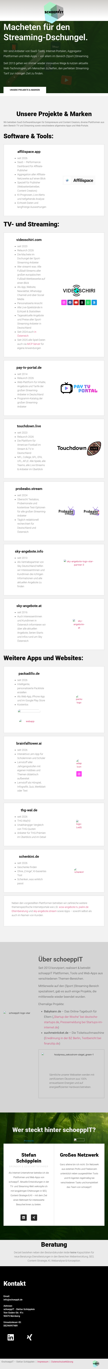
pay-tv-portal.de (28, 368)
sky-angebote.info (29, 551)
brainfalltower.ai (29, 743)
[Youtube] (76, 302)
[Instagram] (64, 302)
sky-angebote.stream (45, 911)
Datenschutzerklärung (62, 1361)
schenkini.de (29, 856)
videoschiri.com (29, 240)
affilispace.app (28, 152)
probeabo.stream (29, 489)
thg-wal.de (29, 810)
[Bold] (94, 302)
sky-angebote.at (28, 606)
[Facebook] (70, 302)
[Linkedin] (24, 1217)
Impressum (43, 1361)
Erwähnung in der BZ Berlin (62, 1038)
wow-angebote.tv (68, 907)
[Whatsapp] (88, 302)
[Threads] (82, 302)
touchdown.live (29, 426)
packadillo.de (29, 673)
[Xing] (34, 1217)
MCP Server (33, 343)
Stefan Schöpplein (28, 1158)
